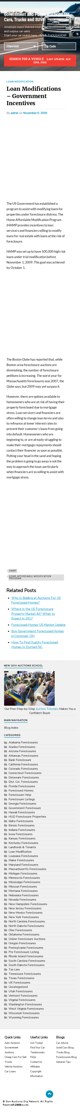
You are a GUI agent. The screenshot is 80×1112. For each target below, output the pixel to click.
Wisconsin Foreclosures (24, 1013)
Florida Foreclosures (22, 786)
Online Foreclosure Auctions (27, 939)
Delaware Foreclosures (24, 777)
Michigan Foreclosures (23, 873)
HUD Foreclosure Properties (27, 817)
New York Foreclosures (24, 917)
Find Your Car (37, 1047)
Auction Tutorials (47, 709)
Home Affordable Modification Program (30, 577)
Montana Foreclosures (23, 891)
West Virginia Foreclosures (26, 1009)
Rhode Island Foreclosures (26, 956)
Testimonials (37, 1052)
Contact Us (36, 1062)
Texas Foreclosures (21, 978)
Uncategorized (18, 987)
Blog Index (11, 728)
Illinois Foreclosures (22, 825)
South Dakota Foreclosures (26, 965)
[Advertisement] (40, 159)
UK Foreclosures (19, 983)
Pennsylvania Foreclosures (26, 948)
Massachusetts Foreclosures (27, 869)
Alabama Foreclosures (23, 742)
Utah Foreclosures (21, 991)
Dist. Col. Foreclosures (23, 782)
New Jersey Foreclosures (25, 908)
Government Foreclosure (25, 808)
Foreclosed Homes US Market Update (38, 625)
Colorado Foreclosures (23, 769)
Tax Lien (14, 969)
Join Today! (36, 1043)
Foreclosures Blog (66, 1057)
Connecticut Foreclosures (25, 773)
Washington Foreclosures (25, 1004)
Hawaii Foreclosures (22, 812)
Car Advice (62, 1043)
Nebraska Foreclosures (24, 895)
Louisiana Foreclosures (23, 856)
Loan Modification (20, 81)
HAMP (12, 570)
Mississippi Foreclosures (24, 882)
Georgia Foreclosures (22, 804)
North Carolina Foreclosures (27, 921)
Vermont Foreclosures (23, 996)
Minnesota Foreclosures (24, 878)
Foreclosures (21, 1104)
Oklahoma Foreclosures (24, 934)
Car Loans (10, 1071)
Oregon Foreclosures (22, 943)
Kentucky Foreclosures (23, 843)
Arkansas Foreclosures (23, 756)
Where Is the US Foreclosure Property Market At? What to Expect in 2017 (33, 614)
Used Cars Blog (65, 1047)
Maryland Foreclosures (23, 865)
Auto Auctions (12, 1043)
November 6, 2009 (35, 113)
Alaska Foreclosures (22, 747)
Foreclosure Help (20, 795)
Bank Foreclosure (20, 760)
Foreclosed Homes (21, 791)
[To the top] (49, 1094)
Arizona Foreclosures (22, 751)
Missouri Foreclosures (23, 887)
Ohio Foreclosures (20, 930)
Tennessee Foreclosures (25, 974)
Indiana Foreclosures (22, 830)
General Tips (63, 1062)
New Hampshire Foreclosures (28, 904)
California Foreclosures (23, 764)
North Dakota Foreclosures (26, 926)
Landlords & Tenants (22, 847)
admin (14, 113)
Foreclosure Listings (22, 799)
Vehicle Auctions (14, 1066)
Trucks (8, 1062)
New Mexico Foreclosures (26, 913)
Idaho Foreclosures (21, 821)
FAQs (33, 1057)
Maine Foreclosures (21, 860)
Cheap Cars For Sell (16, 1057)
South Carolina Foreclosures (27, 961)
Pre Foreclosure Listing (24, 952)
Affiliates (35, 1066)
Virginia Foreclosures (22, 1000)
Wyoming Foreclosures (24, 1017)
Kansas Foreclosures (22, 838)
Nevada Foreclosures (22, 900)
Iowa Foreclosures (21, 834)
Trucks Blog (63, 1052)
